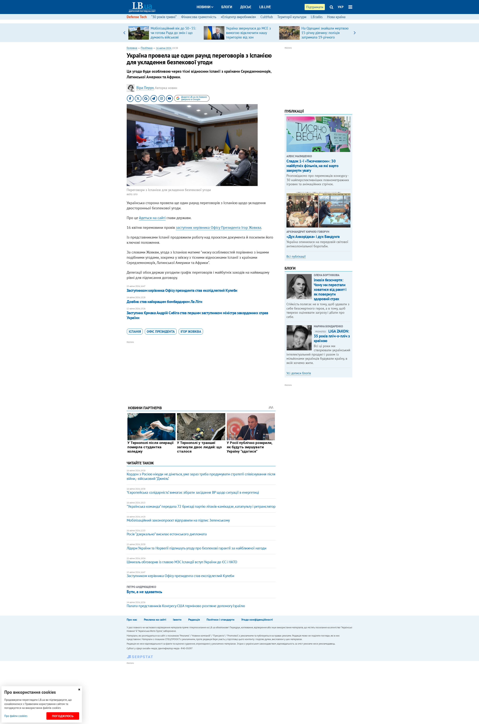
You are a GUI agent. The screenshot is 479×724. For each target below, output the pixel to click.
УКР (341, 7)
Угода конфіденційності (257, 619)
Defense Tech (137, 17)
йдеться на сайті (152, 217)
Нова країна (336, 17)
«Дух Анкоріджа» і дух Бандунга (312, 236)
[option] (164, 32)
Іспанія (135, 331)
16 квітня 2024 (163, 48)
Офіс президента (161, 331)
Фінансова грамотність (198, 17)
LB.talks (317, 17)
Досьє (245, 7)
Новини (203, 7)
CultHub (266, 17)
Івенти (177, 619)
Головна (132, 48)
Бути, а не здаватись (144, 591)
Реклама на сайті (155, 619)
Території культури (291, 17)
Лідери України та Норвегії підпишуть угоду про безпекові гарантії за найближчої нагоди (196, 548)
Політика (146, 48)
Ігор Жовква (191, 331)
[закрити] (79, 689)
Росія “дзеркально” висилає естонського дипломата (167, 534)
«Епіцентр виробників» (238, 17)
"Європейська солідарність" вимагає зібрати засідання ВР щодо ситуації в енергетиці (193, 492)
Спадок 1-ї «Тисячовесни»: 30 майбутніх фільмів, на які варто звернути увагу (312, 166)
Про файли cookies (15, 716)
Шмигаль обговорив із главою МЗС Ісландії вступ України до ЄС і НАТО (182, 561)
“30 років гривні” (164, 17)
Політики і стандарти (220, 619)
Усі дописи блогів (298, 373)
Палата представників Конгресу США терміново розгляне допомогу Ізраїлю (186, 605)
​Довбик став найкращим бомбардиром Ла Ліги (164, 301)
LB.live (265, 7)
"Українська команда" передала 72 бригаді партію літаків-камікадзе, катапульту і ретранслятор (201, 506)
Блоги (226, 7)
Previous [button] (124, 32)
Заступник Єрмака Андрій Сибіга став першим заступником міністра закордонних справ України (197, 315)
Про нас (132, 619)
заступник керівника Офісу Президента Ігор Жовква (218, 227)
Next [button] (354, 32)
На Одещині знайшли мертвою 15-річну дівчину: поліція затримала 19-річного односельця (325, 35)
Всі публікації (296, 256)
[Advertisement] (201, 370)
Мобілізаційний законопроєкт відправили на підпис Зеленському (178, 520)
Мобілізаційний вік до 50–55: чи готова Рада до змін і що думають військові (173, 32)
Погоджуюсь (63, 716)
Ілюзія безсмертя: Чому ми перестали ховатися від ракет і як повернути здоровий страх (330, 289)
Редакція (194, 619)
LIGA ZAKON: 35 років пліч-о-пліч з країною (332, 336)
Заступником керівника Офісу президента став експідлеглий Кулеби (182, 290)
